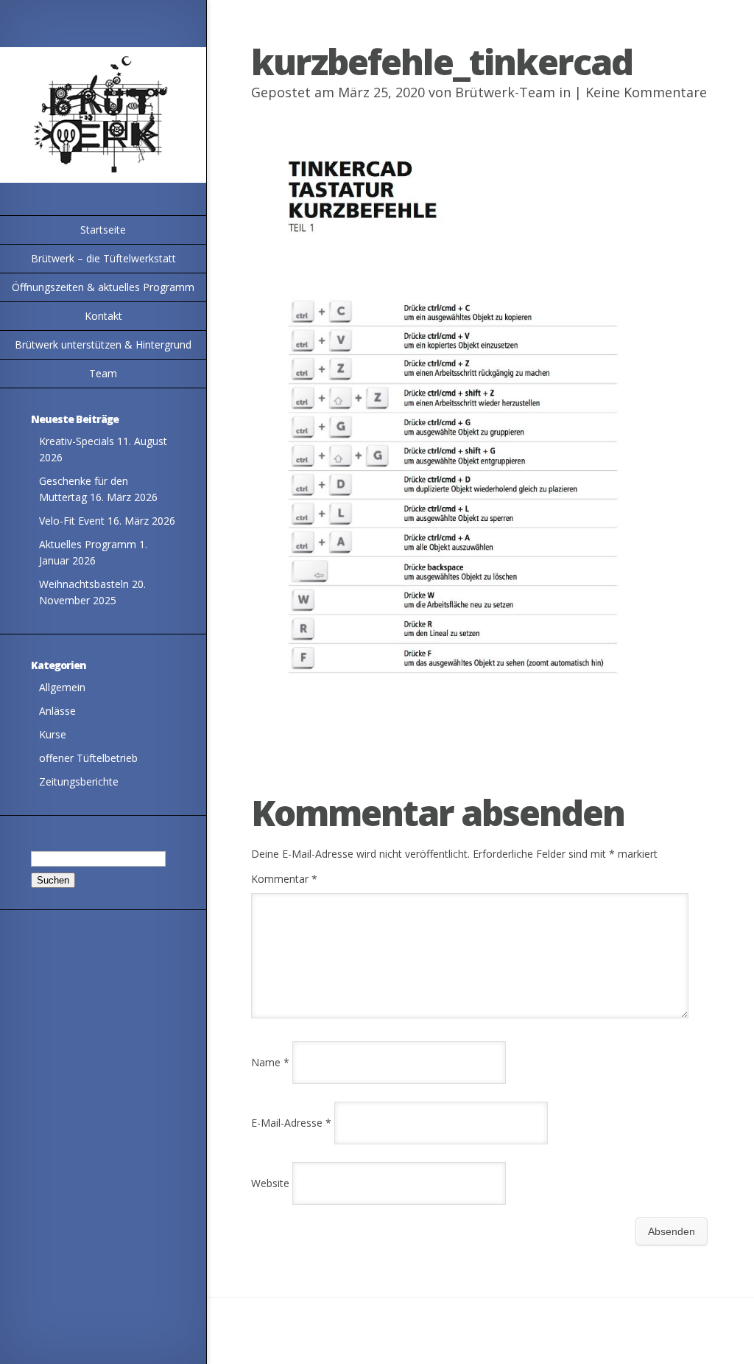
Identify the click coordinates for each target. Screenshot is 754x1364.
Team (103, 373)
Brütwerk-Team (505, 92)
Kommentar (284, 879)
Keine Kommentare (646, 92)
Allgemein (62, 687)
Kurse (52, 734)
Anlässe (57, 711)
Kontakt (103, 316)
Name (270, 1062)
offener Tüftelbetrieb (88, 758)
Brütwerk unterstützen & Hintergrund (103, 344)
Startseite (103, 230)
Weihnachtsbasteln (84, 584)
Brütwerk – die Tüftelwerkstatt (103, 258)
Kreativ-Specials (76, 441)
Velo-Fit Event (72, 521)
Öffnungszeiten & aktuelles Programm (103, 287)
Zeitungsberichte (79, 781)
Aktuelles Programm (87, 544)
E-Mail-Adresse (291, 1123)
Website (270, 1183)
